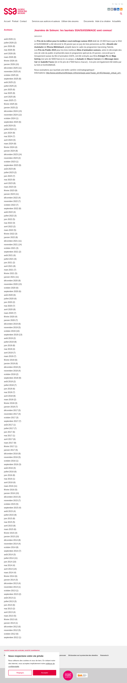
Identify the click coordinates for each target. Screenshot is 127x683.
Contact (23, 21)
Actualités (116, 21)
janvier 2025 (9, 108)
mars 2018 (8, 399)
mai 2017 (8, 436)
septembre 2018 (11, 378)
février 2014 (9, 576)
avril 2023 (8, 183)
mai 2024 (8, 136)
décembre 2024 (11, 111)
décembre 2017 (11, 410)
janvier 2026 (9, 64)
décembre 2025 (11, 68)
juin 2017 (8, 432)
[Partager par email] (112, 9)
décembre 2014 (11, 540)
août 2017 (8, 425)
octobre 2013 (10, 591)
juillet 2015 (9, 515)
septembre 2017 (11, 421)
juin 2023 (8, 176)
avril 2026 (8, 53)
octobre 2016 (10, 461)
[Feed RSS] (121, 9)
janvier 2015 (9, 536)
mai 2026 (8, 50)
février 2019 (9, 360)
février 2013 (9, 619)
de (116, 4)
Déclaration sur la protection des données (83, 655)
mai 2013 (8, 609)
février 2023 (9, 190)
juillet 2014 (9, 558)
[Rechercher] (121, 14)
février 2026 (9, 61)
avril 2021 (8, 266)
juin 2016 (8, 475)
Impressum (62, 655)
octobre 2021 (10, 248)
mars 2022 (8, 230)
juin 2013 (8, 605)
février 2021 (9, 273)
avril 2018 (8, 396)
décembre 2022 (11, 198)
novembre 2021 (11, 244)
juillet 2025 (9, 86)
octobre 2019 (10, 331)
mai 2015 (8, 522)
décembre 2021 (11, 241)
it (119, 4)
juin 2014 (8, 562)
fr (113, 4)
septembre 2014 (11, 551)
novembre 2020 (11, 284)
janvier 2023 (9, 194)
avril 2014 (8, 569)
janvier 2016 (9, 493)
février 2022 (9, 234)
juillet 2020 (9, 299)
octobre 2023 (10, 162)
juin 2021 (8, 263)
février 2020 (9, 317)
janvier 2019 (9, 363)
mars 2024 (8, 144)
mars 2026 (8, 57)
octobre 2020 (10, 288)
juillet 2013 (9, 601)
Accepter (44, 673)
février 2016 (9, 490)
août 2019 (8, 338)
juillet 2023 (9, 172)
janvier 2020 (9, 320)
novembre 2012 (11, 630)
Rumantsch (104, 655)
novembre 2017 (11, 414)
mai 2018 (8, 392)
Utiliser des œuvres (70, 21)
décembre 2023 (11, 154)
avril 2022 (8, 226)
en (122, 4)
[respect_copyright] (68, 676)
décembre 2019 (11, 324)
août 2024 (8, 126)
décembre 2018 (11, 367)
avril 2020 (8, 309)
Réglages (20, 673)
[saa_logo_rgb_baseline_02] (82, 675)
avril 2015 (8, 526)
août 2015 (8, 511)
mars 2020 (8, 313)
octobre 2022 (10, 205)
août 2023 (8, 169)
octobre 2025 (10, 75)
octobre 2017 (10, 418)
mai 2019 (8, 349)
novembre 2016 (11, 457)
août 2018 (8, 381)
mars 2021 (8, 270)
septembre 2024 (11, 122)
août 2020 (8, 295)
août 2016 (8, 468)
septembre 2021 (11, 252)
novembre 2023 (11, 158)
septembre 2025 (11, 79)
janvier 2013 (9, 623)
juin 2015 (8, 518)
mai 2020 (8, 306)
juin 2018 (8, 389)
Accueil (7, 21)
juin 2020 (8, 302)
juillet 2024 (9, 129)
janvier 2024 (9, 151)
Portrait (15, 21)
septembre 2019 (11, 335)
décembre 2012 (11, 627)
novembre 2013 (11, 587)
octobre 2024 (10, 118)
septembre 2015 (11, 508)
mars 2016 (8, 486)
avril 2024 (8, 140)
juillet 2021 (9, 259)
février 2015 (9, 533)
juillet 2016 (9, 472)
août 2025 (8, 82)
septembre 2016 (11, 464)
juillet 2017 (9, 428)
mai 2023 (8, 180)
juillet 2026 (9, 43)
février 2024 (9, 147)
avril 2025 (8, 97)
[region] (32, 665)
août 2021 (8, 255)
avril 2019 (8, 353)
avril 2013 (8, 612)
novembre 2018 (11, 371)
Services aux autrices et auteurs (46, 21)
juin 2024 (8, 133)
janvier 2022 (9, 237)
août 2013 (8, 598)
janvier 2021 (9, 277)
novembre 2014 (11, 544)
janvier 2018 (9, 407)
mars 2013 (8, 616)
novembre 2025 (11, 71)
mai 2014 (8, 565)
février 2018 (9, 403)
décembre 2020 (11, 281)
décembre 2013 (11, 583)
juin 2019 (8, 345)
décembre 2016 (11, 454)
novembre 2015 (11, 500)
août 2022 (8, 212)
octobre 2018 (10, 374)
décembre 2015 (11, 497)
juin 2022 (8, 219)
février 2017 (9, 446)
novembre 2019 (11, 327)
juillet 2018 (9, 385)
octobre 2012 (10, 634)
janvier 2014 (9, 580)
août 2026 (8, 39)
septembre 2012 (11, 637)
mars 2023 (8, 187)
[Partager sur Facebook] (115, 9)
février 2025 (9, 104)
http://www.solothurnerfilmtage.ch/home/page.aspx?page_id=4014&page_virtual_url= (83, 73)
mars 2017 (8, 443)
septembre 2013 (11, 594)
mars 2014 (8, 573)
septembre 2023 (11, 165)
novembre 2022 (11, 201)
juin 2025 (8, 89)
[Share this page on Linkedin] (118, 9)
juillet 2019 (9, 342)
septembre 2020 (11, 291)
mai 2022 (8, 223)
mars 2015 (8, 529)
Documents (89, 21)
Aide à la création (103, 21)
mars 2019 (8, 356)
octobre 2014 (10, 547)
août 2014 (8, 554)
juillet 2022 (9, 216)
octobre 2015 (10, 504)
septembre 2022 (11, 208)
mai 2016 (8, 479)
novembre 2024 (11, 115)
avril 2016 (8, 482)
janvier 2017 (9, 450)
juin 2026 (8, 46)
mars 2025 (8, 100)
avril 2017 (8, 439)
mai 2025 (8, 93)
